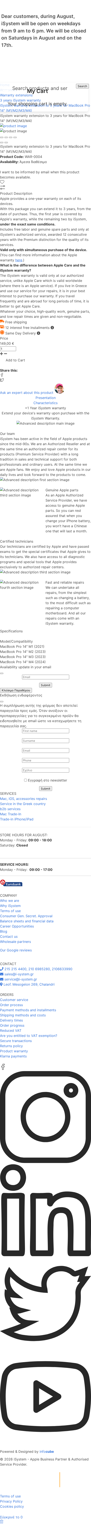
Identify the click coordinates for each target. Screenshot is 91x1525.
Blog (3, 931)
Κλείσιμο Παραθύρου (16, 690)
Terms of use (10, 911)
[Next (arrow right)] (6, 142)
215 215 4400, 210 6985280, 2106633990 (37, 969)
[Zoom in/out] (15, 137)
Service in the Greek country (23, 804)
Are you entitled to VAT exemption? (28, 1035)
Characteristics (45, 403)
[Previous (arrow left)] (1, 142)
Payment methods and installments (28, 1010)
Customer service (14, 1000)
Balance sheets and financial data (27, 921)
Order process (11, 1005)
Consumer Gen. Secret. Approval (26, 916)
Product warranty (14, 1051)
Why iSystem (10, 906)
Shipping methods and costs (23, 1015)
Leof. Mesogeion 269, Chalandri (29, 984)
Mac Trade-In (10, 814)
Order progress (12, 1025)
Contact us (9, 936)
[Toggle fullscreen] (10, 137)
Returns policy (11, 1046)
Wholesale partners (15, 941)
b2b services (10, 809)
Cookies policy (12, 1506)
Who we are (9, 900)
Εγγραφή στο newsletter (47, 780)
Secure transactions (16, 1041)
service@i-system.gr (20, 979)
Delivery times (11, 1020)
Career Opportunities (17, 926)
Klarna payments (13, 1056)
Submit (45, 685)
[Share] (6, 137)
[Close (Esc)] (1, 137)
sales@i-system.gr (18, 974)
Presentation (46, 398)
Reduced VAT (10, 1030)
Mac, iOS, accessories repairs (23, 798)
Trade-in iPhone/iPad (16, 819)
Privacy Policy (11, 1501)
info (47, 1451)
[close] (1, 673)
